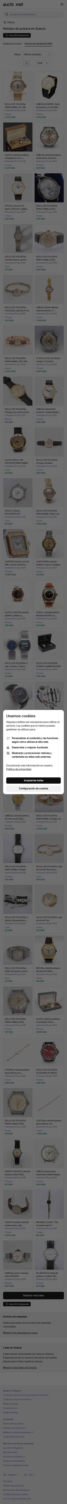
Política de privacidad (18, 769)
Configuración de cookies (33, 788)
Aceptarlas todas (33, 780)
